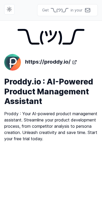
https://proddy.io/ (48, 62)
